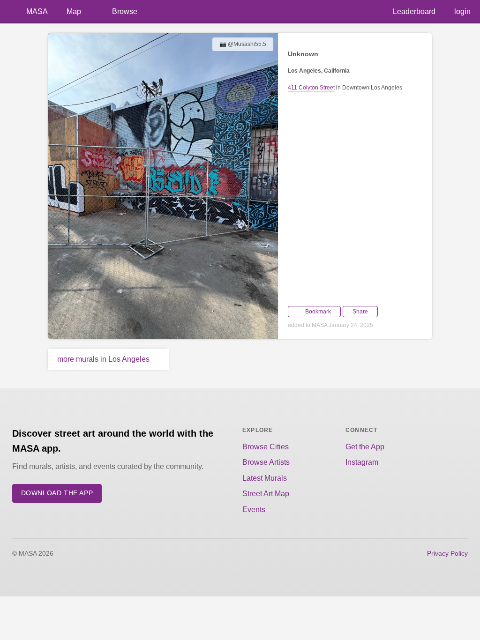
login (462, 11)
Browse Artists (266, 462)
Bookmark (318, 311)
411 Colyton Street (311, 87)
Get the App (364, 447)
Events (253, 509)
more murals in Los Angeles (103, 359)
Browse (124, 11)
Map (74, 11)
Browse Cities (265, 447)
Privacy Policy (447, 553)
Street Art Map (265, 494)
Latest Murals (264, 478)
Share (360, 311)
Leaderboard (414, 11)
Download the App (57, 493)
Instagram (361, 462)
